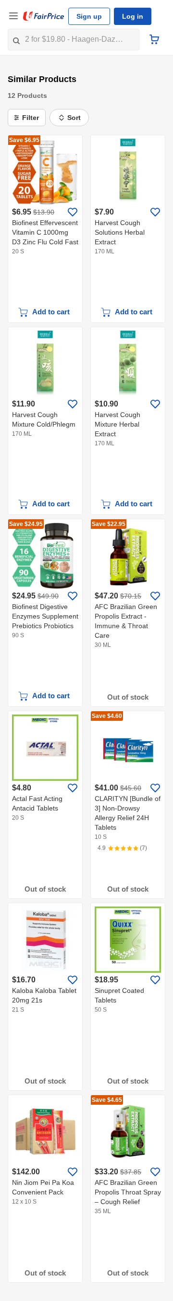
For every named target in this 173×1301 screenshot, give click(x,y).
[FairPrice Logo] (43, 16)
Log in (132, 16)
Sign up (89, 16)
